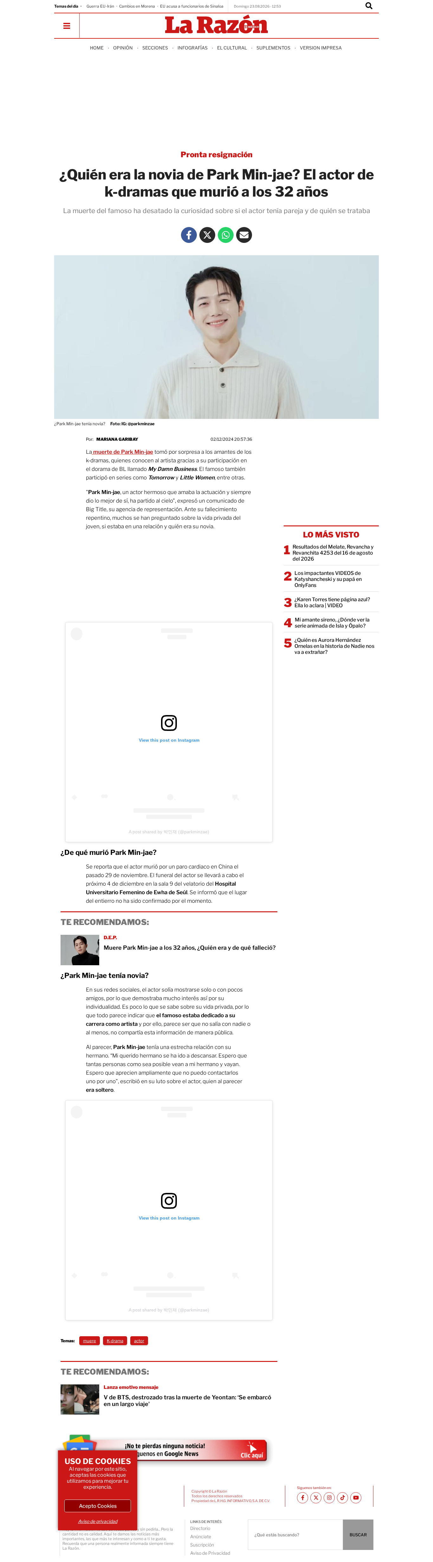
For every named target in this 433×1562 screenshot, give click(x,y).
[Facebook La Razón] (189, 235)
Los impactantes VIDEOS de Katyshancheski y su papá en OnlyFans (328, 579)
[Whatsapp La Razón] (226, 235)
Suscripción (202, 1544)
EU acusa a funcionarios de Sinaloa (191, 6)
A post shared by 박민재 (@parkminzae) (169, 831)
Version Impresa (321, 47)
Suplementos (273, 47)
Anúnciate (200, 1536)
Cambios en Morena (137, 6)
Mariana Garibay (117, 439)
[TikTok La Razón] (342, 1497)
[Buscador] (368, 6)
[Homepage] (216, 24)
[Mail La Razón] (244, 235)
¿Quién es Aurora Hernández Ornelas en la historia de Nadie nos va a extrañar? (334, 646)
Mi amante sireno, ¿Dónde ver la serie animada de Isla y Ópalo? (332, 623)
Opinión (123, 47)
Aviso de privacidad (97, 1521)
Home (97, 47)
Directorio (200, 1528)
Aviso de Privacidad (210, 1553)
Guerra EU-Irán (100, 6)
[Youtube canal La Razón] (355, 1497)
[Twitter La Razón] (207, 235)
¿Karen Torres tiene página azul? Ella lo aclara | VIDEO (332, 602)
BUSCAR (358, 1534)
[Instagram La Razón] (329, 1497)
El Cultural (232, 47)
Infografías (193, 47)
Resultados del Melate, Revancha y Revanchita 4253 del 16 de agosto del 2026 (333, 553)
